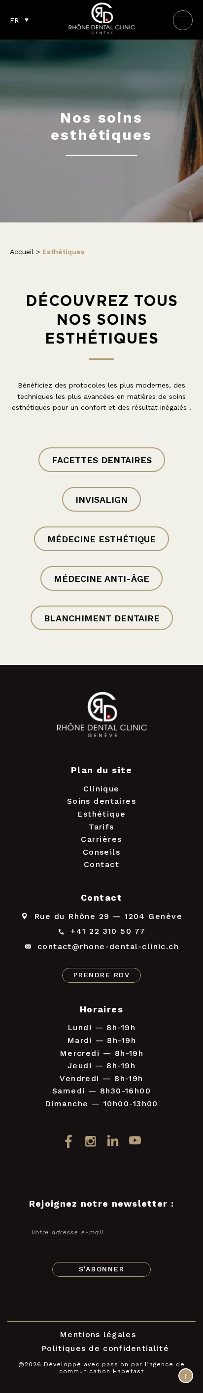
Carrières (101, 839)
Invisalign (101, 499)
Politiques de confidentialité (105, 1348)
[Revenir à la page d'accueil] (101, 33)
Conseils (102, 852)
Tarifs (101, 826)
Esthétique (101, 814)
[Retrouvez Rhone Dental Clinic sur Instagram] (90, 1141)
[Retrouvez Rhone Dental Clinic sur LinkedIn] (113, 1141)
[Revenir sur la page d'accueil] (101, 716)
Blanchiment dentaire (102, 618)
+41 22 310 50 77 (107, 931)
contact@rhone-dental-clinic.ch (108, 946)
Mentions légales (98, 1334)
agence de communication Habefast (122, 1368)
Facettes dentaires (102, 460)
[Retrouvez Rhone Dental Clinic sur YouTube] (135, 1141)
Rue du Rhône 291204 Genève (108, 916)
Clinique (101, 788)
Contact (101, 864)
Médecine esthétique (101, 539)
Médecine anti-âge (101, 578)
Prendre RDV (101, 975)
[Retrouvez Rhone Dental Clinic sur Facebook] (68, 1141)
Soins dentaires (101, 801)
